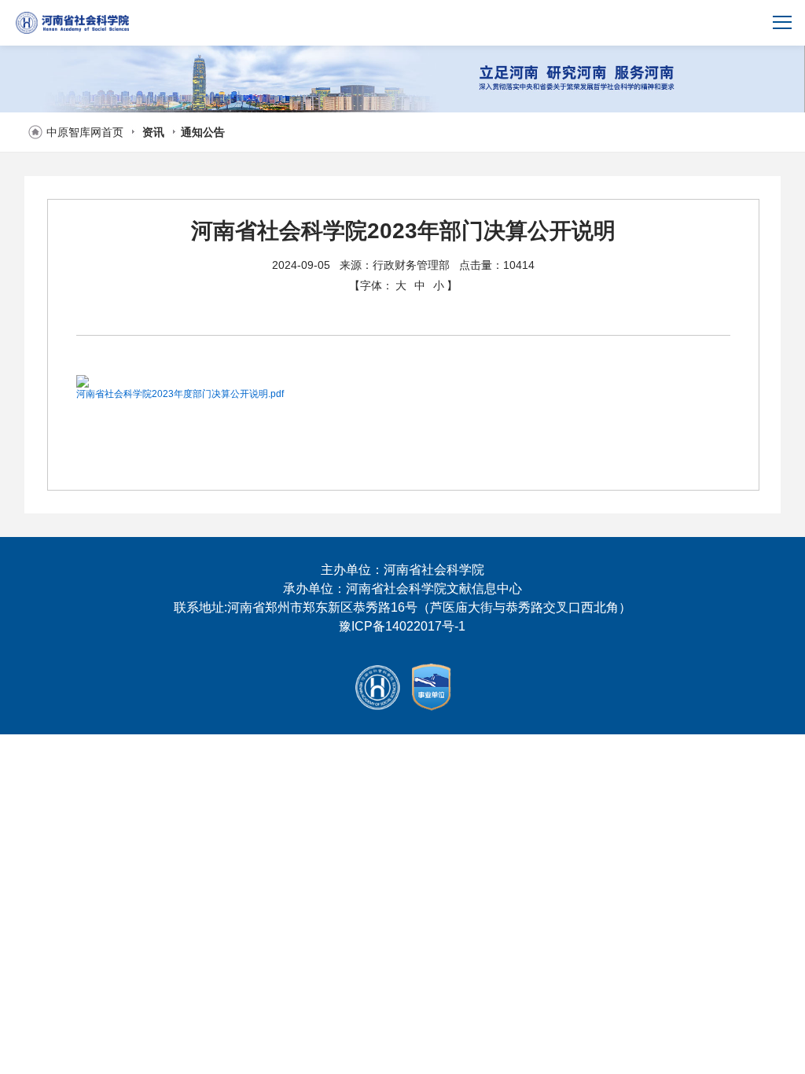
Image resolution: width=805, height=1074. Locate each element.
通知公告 (203, 132)
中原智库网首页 (84, 132)
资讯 (153, 132)
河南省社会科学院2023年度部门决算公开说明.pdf (180, 393)
